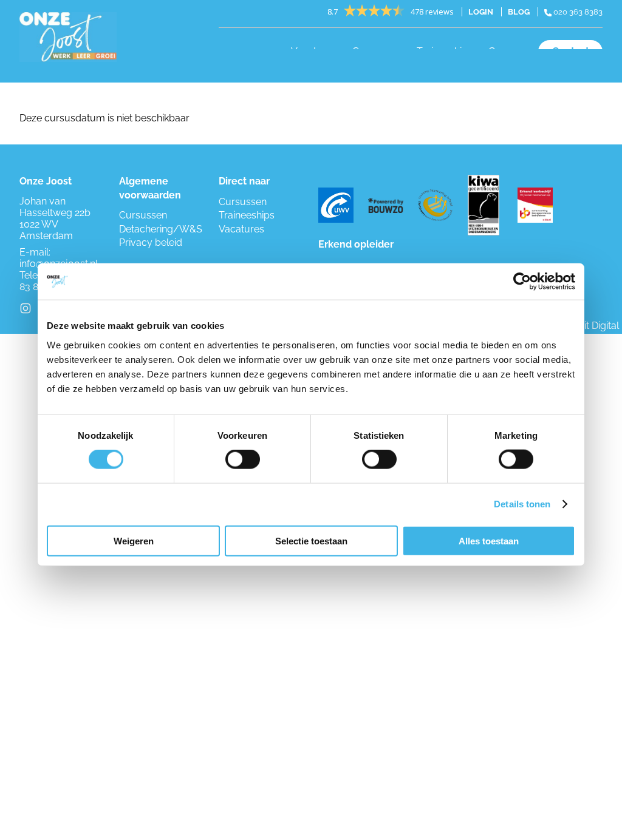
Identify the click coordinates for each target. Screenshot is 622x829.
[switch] (242, 459)
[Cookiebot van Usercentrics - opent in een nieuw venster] (522, 281)
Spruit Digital (590, 325)
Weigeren (134, 540)
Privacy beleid (150, 242)
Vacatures (241, 229)
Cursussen (143, 215)
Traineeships (247, 215)
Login (480, 11)
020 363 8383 (577, 11)
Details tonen (522, 504)
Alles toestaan (489, 540)
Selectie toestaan (311, 540)
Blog (519, 11)
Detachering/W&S (160, 229)
